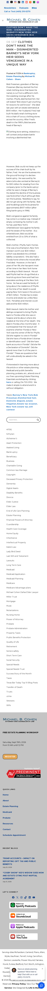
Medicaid (10, 570)
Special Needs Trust (15, 669)
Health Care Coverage (16, 529)
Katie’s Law (11, 547)
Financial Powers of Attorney (19, 520)
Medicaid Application (15, 574)
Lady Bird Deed (13, 551)
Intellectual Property (16, 542)
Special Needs (12, 665)
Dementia (10, 484)
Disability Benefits (14, 493)
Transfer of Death (14, 687)
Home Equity (12, 533)
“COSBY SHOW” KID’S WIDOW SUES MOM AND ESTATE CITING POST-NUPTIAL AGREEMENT (23, 876)
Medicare (10, 583)
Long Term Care (13, 565)
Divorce (9, 497)
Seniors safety (12, 651)
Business (10, 461)
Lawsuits (10, 561)
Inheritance (11, 538)
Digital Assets (12, 488)
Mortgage (11, 601)
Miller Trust (11, 597)
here (8, 382)
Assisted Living (12, 447)
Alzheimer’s (11, 438)
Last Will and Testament (17, 556)
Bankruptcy (29, 73)
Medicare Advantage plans (18, 588)
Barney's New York (23, 395)
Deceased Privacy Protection (19, 479)
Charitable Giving (14, 466)
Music (9, 606)
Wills (8, 705)
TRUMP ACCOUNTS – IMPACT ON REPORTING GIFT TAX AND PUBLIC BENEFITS (19, 861)
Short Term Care (14, 655)
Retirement (11, 646)
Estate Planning (14, 76)
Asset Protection (13, 443)
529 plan (10, 434)
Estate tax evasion (27, 404)
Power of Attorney (14, 619)
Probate (10, 624)
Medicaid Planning (14, 579)
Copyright (11, 475)
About (6, 801)
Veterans (10, 701)
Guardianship (12, 524)
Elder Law (11, 506)
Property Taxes (13, 633)
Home (6, 795)
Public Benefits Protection (18, 637)
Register (10, 757)
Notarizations (12, 610)
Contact (6, 829)
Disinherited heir (27, 398)
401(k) (9, 429)
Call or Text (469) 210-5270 (17, 11)
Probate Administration (16, 628)
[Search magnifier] (37, 419)
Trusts (9, 692)
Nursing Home (13, 615)
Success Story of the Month (19, 674)
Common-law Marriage (16, 470)
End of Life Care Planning (18, 511)
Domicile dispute (15, 401)
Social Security (13, 660)
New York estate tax (17, 407)
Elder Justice (12, 502)
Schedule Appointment (14, 835)
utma (8, 696)
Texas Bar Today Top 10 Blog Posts (22, 683)
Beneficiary (11, 457)
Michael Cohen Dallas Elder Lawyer (22, 592)
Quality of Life (12, 642)
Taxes (9, 678)
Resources (8, 824)
